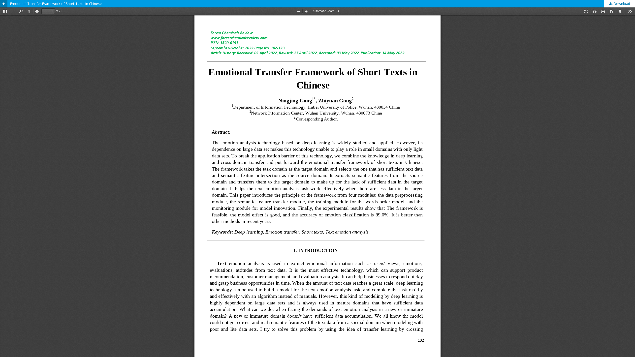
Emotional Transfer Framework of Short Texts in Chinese (56, 3)
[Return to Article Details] (3, 3)
